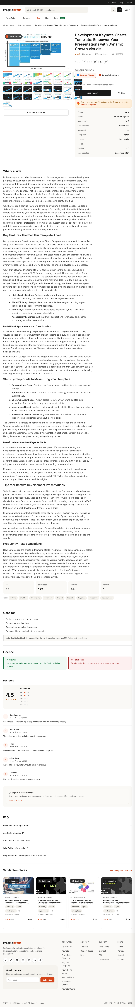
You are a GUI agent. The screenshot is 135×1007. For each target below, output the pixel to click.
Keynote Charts (24, 25)
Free (59, 18)
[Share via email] (106, 62)
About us (84, 947)
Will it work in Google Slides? (17, 825)
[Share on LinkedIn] (95, 62)
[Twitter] (5, 960)
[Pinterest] (23, 960)
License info (104, 959)
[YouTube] (34, 960)
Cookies (120, 959)
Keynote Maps (68, 977)
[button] (36, 51)
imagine (12, 9)
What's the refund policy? (15, 848)
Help (121, 3)
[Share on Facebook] (100, 62)
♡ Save (122, 93)
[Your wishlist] (113, 9)
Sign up (19, 800)
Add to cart (92, 93)
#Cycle (13, 598)
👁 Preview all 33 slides (36, 112)
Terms (120, 947)
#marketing (35, 598)
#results (70, 598)
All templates (8, 25)
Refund (120, 955)
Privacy (120, 951)
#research (93, 598)
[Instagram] (28, 960)
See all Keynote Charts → (121, 870)
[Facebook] (11, 960)
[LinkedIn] (17, 960)
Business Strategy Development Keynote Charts (116, 901)
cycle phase (10, 911)
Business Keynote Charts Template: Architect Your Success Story (16, 901)
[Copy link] (84, 62)
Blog (82, 955)
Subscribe (47, 980)
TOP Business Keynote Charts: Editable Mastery (82, 901)
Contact (129, 3)
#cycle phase (107, 598)
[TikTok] (40, 960)
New (47, 18)
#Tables (23, 598)
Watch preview (15, 37)
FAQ (101, 955)
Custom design (86, 951)
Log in (127, 10)
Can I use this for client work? (17, 840)
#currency (48, 598)
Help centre (104, 947)
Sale (38, 18)
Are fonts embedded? (13, 833)
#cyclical (81, 598)
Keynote (26, 18)
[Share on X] (89, 62)
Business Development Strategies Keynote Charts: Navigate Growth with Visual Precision (50, 901)
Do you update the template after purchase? (24, 855)
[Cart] (119, 9)
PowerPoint (10, 18)
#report (60, 598)
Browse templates (88, 105)
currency (9, 907)
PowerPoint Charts (109, 75)
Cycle (19, 907)
